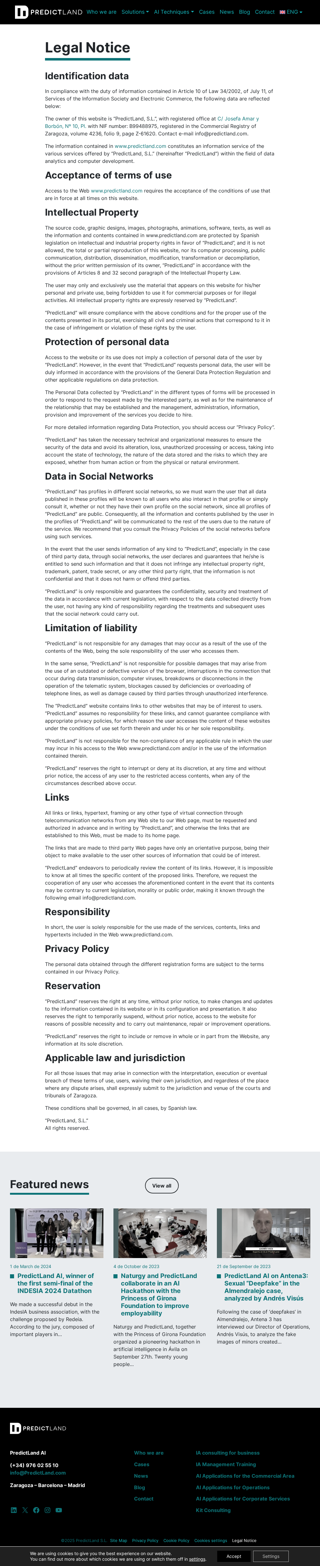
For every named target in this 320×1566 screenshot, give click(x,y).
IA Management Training (226, 1464)
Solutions (133, 12)
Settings (270, 1556)
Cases (207, 12)
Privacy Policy (145, 1540)
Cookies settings (210, 1540)
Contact (265, 12)
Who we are (102, 12)
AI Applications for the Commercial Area (245, 1476)
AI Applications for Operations (233, 1487)
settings (197, 1559)
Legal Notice (244, 1540)
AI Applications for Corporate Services (243, 1498)
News (227, 12)
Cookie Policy (176, 1540)
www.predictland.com (140, 146)
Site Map (118, 1540)
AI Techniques (171, 12)
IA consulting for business (228, 1453)
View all (161, 1186)
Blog (244, 12)
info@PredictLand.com (38, 1473)
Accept (234, 1556)
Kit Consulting (213, 1510)
